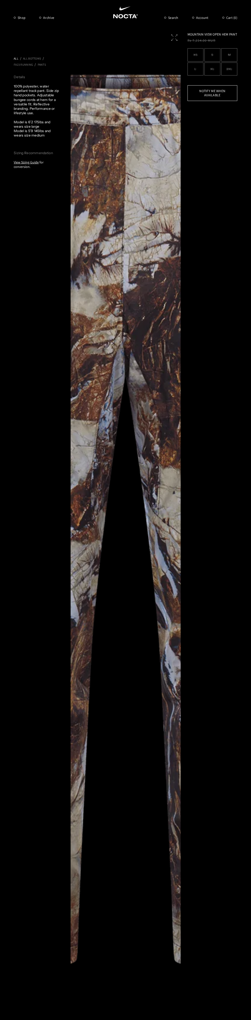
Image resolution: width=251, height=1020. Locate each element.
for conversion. (29, 164)
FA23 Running (23, 64)
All (16, 58)
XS (195, 55)
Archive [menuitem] (48, 17)
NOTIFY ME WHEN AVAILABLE (212, 93)
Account (202, 17)
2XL (229, 69)
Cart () (231, 17)
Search (173, 17)
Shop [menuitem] (21, 17)
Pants (42, 64)
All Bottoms (32, 58)
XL (212, 69)
